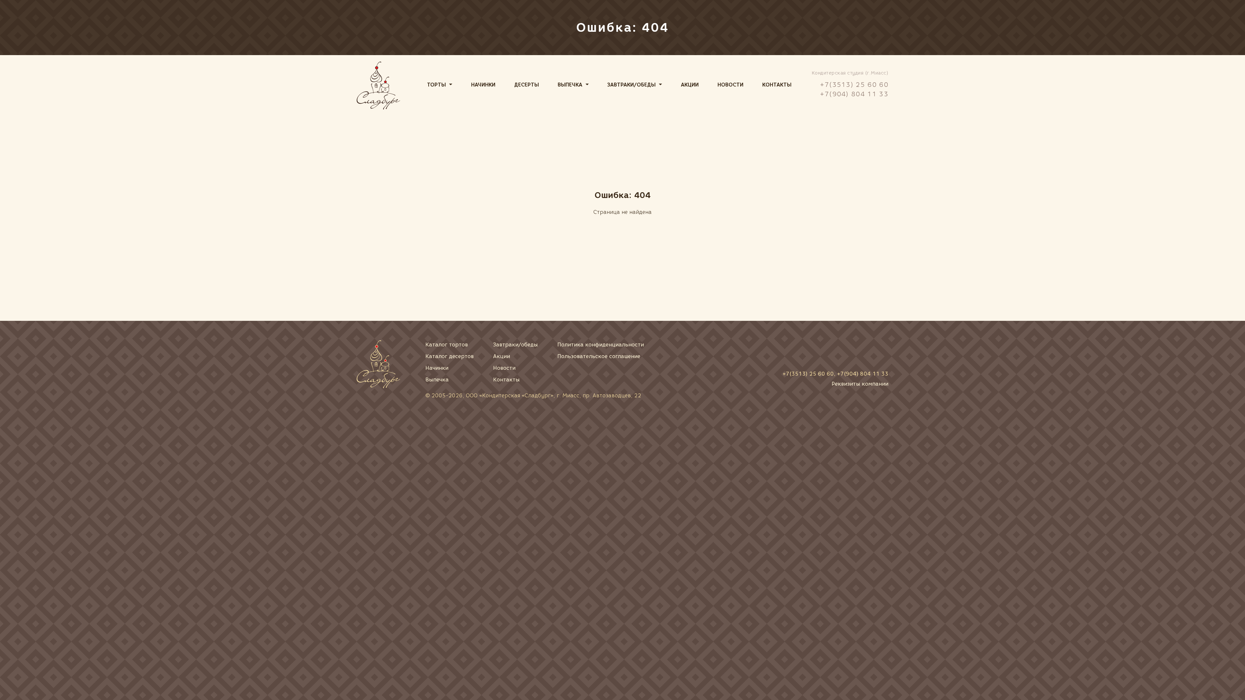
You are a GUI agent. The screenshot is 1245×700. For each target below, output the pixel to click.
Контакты (776, 85)
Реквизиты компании (860, 384)
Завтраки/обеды (631, 85)
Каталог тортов (446, 345)
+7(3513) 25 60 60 (854, 84)
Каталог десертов (449, 356)
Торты (436, 85)
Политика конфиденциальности (600, 345)
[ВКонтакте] (836, 350)
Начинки (483, 85)
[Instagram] (880, 350)
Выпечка (570, 85)
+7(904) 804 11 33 (854, 94)
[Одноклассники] (858, 350)
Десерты (526, 85)
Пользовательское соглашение (598, 356)
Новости (730, 85)
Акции (690, 85)
